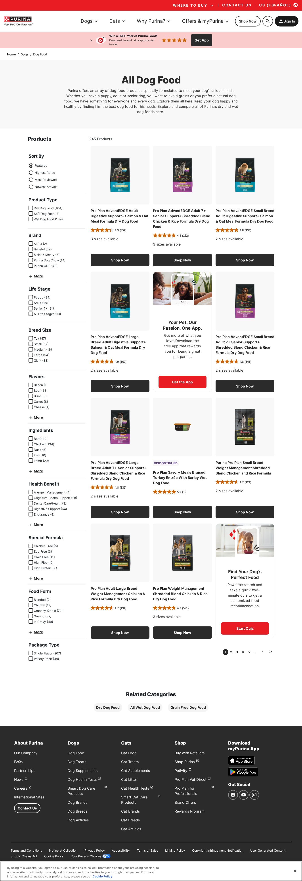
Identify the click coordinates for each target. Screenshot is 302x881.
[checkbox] (31, 208)
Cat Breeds (130, 820)
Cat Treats (130, 762)
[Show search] (267, 21)
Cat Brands (130, 811)
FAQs (18, 762)
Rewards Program (190, 811)
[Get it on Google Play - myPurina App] (243, 772)
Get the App (182, 382)
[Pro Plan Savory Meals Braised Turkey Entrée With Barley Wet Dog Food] (182, 427)
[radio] (31, 165)
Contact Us (27, 808)
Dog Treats (77, 762)
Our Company (25, 753)
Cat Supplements (135, 770)
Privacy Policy (94, 850)
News (18, 779)
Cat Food (129, 753)
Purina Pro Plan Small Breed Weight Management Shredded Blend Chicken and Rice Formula (243, 467)
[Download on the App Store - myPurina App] (241, 760)
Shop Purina (185, 762)
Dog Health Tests (82, 779)
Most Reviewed (46, 179)
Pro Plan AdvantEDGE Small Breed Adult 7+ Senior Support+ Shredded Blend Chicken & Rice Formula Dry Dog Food (245, 345)
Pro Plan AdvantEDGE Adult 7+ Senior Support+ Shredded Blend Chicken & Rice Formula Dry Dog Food (181, 218)
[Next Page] (262, 651)
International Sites (29, 797)
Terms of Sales (147, 850)
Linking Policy (175, 850)
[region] (151, 871)
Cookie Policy (54, 856)
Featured (41, 165)
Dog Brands (77, 802)
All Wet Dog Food (145, 707)
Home (11, 54)
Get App (202, 40)
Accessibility (121, 850)
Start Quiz (245, 628)
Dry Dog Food (108, 707)
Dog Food (76, 753)
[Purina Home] (18, 21)
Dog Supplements (82, 770)
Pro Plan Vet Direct (190, 779)
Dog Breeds (77, 811)
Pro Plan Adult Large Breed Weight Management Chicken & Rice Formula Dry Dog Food (118, 593)
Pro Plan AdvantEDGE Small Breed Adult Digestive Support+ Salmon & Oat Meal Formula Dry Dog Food (245, 215)
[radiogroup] (43, 176)
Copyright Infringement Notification (217, 850)
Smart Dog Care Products (81, 791)
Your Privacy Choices (86, 856)
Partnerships (24, 770)
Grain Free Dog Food (188, 707)
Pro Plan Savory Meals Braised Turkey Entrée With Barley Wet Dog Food (180, 477)
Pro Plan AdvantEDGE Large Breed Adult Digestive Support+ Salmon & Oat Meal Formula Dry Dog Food (118, 345)
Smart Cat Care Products (134, 800)
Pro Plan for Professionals (186, 791)
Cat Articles (131, 829)
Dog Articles (78, 820)
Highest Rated (45, 172)
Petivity (181, 770)
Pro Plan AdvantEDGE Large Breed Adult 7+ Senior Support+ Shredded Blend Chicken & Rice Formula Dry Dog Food (118, 470)
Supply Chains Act (24, 856)
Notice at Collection (63, 850)
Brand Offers (185, 802)
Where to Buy (190, 5)
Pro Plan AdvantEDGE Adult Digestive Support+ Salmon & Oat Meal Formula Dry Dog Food (119, 215)
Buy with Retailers (190, 753)
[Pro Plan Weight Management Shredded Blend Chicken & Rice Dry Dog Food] (182, 553)
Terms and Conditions (26, 850)
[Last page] (270, 651)
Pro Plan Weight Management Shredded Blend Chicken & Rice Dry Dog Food (180, 593)
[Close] (91, 40)
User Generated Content (267, 850)
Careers (20, 788)
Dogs (25, 54)
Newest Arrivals (46, 187)
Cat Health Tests (135, 788)
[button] (120, 260)
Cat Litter (129, 779)
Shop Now (248, 21)
